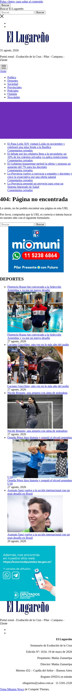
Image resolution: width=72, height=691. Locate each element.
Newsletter (13, 97)
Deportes (12, 80)
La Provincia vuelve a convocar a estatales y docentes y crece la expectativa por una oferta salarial (39, 175)
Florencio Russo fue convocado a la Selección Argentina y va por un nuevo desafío (34, 336)
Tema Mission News (12, 689)
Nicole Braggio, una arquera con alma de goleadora (37, 430)
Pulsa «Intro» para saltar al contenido (21, 1)
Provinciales (14, 87)
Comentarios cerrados (20, 150)
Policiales (12, 90)
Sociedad (12, 84)
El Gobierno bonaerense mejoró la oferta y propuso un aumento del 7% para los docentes (39, 165)
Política (11, 77)
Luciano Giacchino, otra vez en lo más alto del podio (38, 386)
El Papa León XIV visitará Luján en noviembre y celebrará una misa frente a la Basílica (36, 145)
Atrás (3, 71)
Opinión (12, 94)
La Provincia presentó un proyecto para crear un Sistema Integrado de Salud (35, 185)
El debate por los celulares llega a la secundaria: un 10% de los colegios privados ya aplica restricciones (37, 155)
